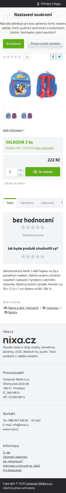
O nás (6, 452)
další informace (12, 130)
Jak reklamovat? (13, 461)
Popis (10, 203)
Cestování (53, 308)
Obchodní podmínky (15, 457)
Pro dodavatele (12, 470)
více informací (44, 148)
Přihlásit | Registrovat (53, 3)
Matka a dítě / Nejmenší (23, 308)
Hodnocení (47, 203)
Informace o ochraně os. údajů (21, 465)
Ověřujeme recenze (33, 235)
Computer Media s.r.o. (39, 483)
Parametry (27, 203)
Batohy (12, 312)
